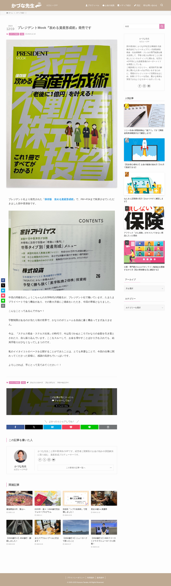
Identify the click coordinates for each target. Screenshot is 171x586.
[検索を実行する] (162, 26)
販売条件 (100, 578)
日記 (22, 34)
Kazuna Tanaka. (83, 582)
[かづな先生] (25, 5)
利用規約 (90, 578)
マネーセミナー (63, 383)
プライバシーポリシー (76, 578)
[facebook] (40, 459)
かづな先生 (20, 466)
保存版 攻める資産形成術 (59, 199)
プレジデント (50, 383)
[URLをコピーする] (108, 427)
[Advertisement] (144, 332)
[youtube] (53, 459)
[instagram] (49, 459)
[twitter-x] (44, 459)
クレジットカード (36, 383)
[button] (15, 427)
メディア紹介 (13, 34)
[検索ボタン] (162, 5)
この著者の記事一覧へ (75, 468)
